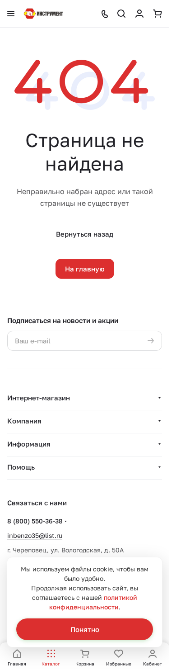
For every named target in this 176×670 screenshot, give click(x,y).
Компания (24, 421)
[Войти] (139, 13)
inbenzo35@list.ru (34, 535)
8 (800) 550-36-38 (35, 521)
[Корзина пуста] (157, 13)
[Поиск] (121, 13)
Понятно (84, 629)
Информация (29, 444)
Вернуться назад (84, 234)
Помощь (21, 467)
